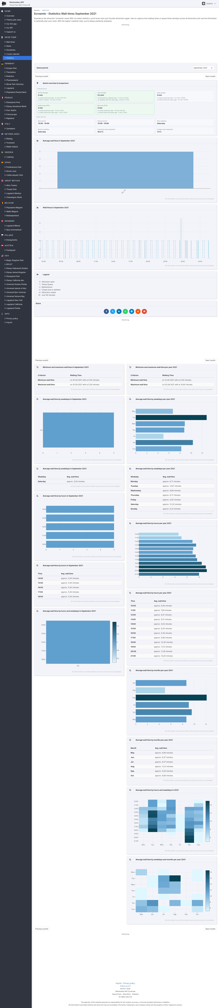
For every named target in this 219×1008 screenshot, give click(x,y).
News (8, 46)
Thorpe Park (11, 189)
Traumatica (11, 72)
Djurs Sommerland (13, 230)
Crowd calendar (13, 54)
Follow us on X (125, 986)
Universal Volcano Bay (15, 296)
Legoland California (14, 304)
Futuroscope (11, 114)
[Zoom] (188, 148)
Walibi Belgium (12, 211)
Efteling (9, 139)
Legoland (10, 88)
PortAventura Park (13, 167)
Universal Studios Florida (16, 284)
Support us (10, 32)
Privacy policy (12, 318)
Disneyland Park (13, 276)
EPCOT (9, 264)
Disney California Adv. (15, 280)
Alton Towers (11, 185)
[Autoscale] (204, 148)
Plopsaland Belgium (14, 207)
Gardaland (10, 128)
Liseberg (10, 157)
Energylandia (11, 240)
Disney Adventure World (16, 106)
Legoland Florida (13, 308)
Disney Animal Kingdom (16, 272)
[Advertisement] (125, 43)
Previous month (41, 76)
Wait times (10, 42)
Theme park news (13, 20)
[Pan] (192, 148)
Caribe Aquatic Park (14, 175)
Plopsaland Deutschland (16, 92)
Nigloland (10, 118)
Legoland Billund (13, 226)
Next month (210, 76)
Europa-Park (11, 68)
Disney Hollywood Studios (17, 268)
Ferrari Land (11, 171)
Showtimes (10, 50)
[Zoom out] (200, 148)
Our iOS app (11, 24)
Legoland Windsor (13, 193)
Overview (10, 16)
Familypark (10, 250)
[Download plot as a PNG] (183, 148)
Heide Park (45, 10)
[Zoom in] (196, 148)
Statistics (10, 58)
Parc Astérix (11, 110)
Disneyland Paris (13, 102)
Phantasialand (12, 80)
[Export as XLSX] (212, 148)
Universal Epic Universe (16, 292)
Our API (9, 28)
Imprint (9, 322)
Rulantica (10, 76)
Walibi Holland (12, 147)
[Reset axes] (207, 148)
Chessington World (14, 197)
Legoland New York (14, 300)
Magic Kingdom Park (15, 260)
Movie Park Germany (15, 84)
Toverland (10, 143)
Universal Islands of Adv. (16, 288)
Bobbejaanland (12, 215)
